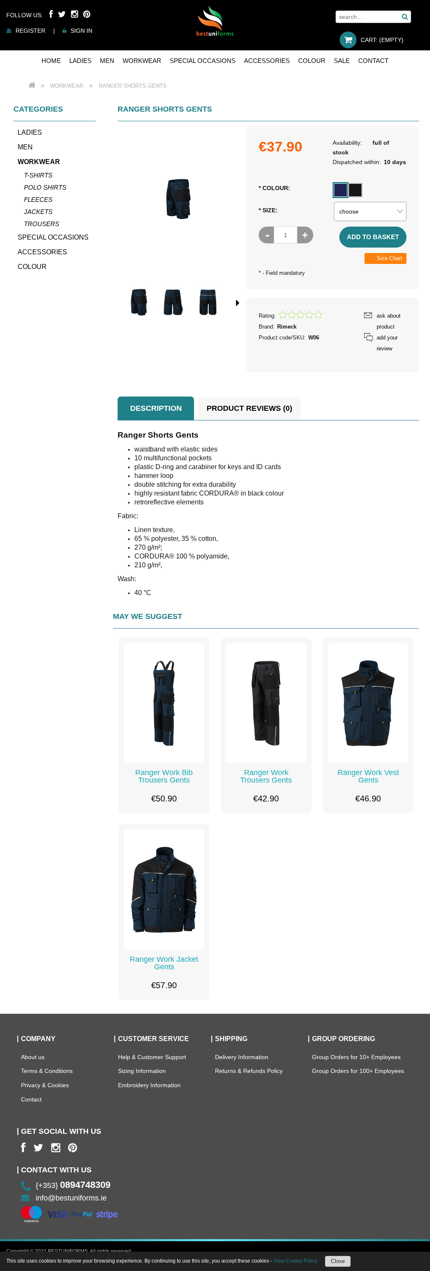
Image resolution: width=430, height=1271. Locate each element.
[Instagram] (74, 14)
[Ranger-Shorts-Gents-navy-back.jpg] (207, 302)
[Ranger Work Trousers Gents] (266, 703)
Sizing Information (142, 1070)
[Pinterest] (86, 14)
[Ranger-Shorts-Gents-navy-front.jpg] (173, 302)
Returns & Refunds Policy (249, 1070)
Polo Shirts (45, 187)
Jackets (38, 211)
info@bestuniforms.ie (71, 1198)
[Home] (215, 20)
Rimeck (286, 327)
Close (338, 1261)
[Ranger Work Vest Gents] (368, 703)
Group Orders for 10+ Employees (356, 1057)
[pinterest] (72, 1148)
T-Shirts (38, 175)
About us (33, 1057)
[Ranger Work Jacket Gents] (164, 889)
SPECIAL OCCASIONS (53, 237)
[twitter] (38, 1148)
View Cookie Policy (295, 1261)
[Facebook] (51, 14)
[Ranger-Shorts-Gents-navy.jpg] (139, 302)
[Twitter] (62, 14)
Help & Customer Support (152, 1057)
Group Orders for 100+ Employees (358, 1070)
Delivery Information (241, 1057)
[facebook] (23, 1148)
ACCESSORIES (42, 252)
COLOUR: (274, 188)
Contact (31, 1099)
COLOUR (32, 266)
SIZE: (268, 210)
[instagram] (55, 1148)
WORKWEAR (39, 161)
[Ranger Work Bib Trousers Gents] (164, 703)
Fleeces (38, 199)
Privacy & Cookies (45, 1085)
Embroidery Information (149, 1085)
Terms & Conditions (47, 1070)
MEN (25, 147)
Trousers (41, 223)
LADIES (30, 132)
